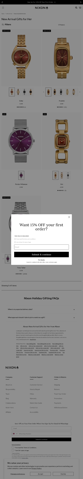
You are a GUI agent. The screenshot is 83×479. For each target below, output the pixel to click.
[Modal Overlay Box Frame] (41, 239)
